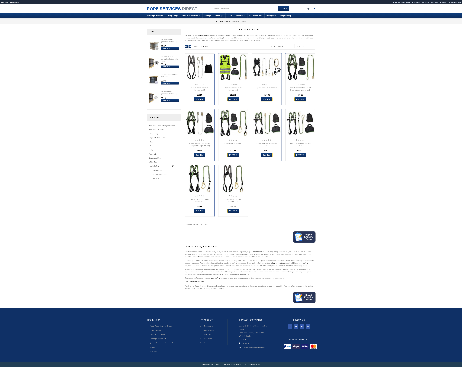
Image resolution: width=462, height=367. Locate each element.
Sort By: (272, 46)
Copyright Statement (158, 339)
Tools (230, 16)
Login (444, 2)
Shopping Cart (455, 2)
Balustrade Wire (256, 16)
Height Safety (285, 16)
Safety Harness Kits (239, 21)
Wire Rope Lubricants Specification (162, 126)
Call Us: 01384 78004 (402, 2)
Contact (417, 2)
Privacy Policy (155, 330)
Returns (206, 343)
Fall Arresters (157, 170)
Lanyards (155, 178)
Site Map (153, 351)
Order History (208, 330)
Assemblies (240, 16)
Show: (298, 46)
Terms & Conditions (157, 334)
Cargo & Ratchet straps (191, 16)
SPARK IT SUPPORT (221, 364)
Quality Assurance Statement (161, 343)
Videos (152, 347)
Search (283, 8)
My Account (208, 326)
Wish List (207, 334)
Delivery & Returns (431, 2)
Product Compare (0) (201, 46)
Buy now (200, 99)
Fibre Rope (219, 16)
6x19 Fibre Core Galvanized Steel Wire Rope (169, 59)
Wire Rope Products (155, 16)
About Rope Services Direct (161, 326)
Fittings (208, 16)
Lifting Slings (172, 16)
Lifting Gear (271, 16)
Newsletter (207, 339)
